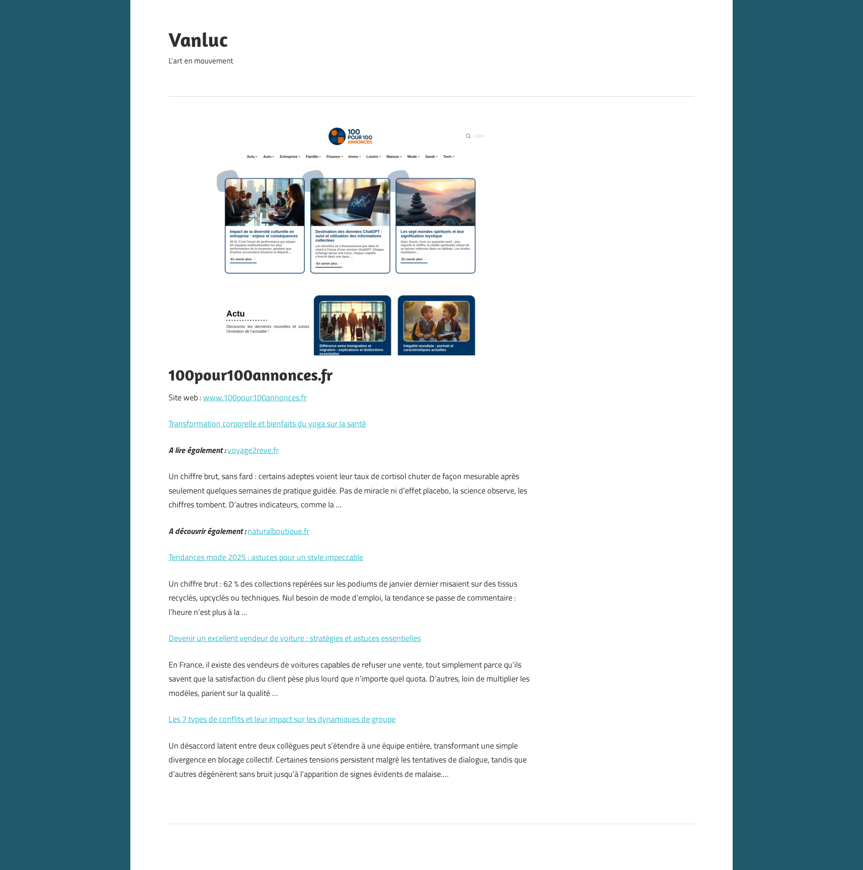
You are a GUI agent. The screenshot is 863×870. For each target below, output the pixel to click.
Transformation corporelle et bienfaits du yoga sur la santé (267, 423)
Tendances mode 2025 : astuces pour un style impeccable (266, 557)
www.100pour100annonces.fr (255, 397)
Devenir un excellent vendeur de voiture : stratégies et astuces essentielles (295, 638)
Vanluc (198, 39)
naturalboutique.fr (278, 531)
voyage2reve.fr (253, 450)
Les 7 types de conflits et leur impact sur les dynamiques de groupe (282, 719)
